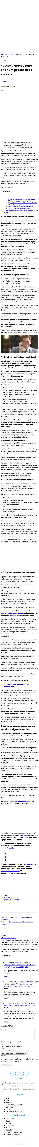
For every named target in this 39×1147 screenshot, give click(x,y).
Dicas (7, 54)
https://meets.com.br (8, 938)
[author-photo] (5, 933)
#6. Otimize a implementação (20, 208)
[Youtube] (27, 1073)
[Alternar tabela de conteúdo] (2, 196)
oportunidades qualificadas (12, 613)
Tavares (4, 82)
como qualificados (14, 443)
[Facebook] (4, 93)
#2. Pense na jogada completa (20, 201)
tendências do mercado (10, 871)
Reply (6, 977)
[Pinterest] (17, 93)
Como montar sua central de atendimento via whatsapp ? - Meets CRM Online (19, 965)
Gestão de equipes (11, 897)
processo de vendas (11, 900)
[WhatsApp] (23, 93)
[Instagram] (17, 1073)
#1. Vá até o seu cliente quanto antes (22, 199)
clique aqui (22, 801)
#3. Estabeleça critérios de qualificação (23, 203)
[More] (30, 94)
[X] (10, 93)
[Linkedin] (22, 1073)
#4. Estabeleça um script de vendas (22, 205)
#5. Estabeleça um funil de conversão (22, 207)
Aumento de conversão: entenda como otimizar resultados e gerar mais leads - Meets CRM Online (21, 984)
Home (3, 54)
